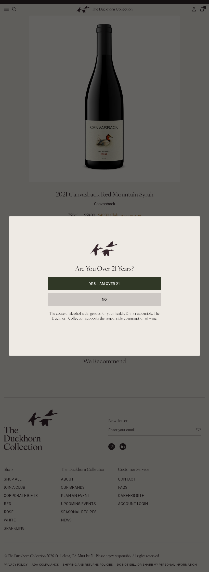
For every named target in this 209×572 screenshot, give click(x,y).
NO (104, 299)
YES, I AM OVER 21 (104, 284)
